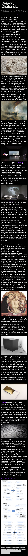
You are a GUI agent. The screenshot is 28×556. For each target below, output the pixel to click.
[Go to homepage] (10, 5)
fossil (11, 547)
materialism (4, 551)
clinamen (16, 549)
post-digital (18, 551)
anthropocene (21, 547)
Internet (3, 547)
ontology (15, 547)
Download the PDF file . (8, 478)
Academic (11, 14)
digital (13, 551)
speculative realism (5, 552)
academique (16, 14)
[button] (26, 5)
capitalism (11, 549)
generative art (4, 549)
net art (9, 551)
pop (7, 547)
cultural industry (22, 549)
